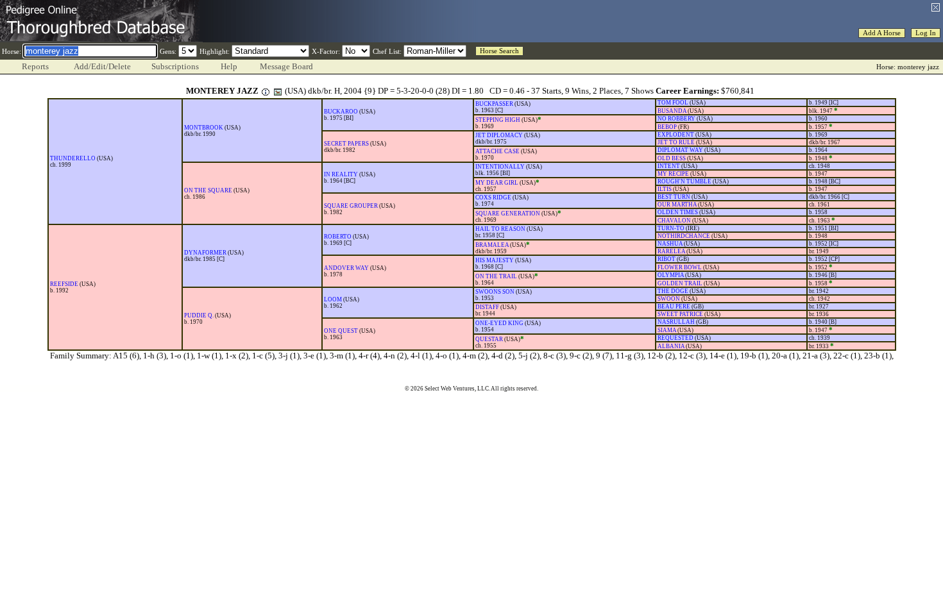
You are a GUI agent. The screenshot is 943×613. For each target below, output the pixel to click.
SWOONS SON (494, 292)
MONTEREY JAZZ (222, 91)
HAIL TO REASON (500, 229)
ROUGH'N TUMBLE (684, 181)
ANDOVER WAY (346, 268)
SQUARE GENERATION (507, 213)
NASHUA (670, 243)
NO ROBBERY (676, 118)
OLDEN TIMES (678, 212)
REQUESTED (675, 338)
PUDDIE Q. (199, 315)
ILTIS (665, 189)
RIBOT (666, 259)
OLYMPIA (671, 275)
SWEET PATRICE (680, 314)
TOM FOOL (673, 102)
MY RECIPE (673, 174)
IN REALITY (341, 174)
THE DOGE (673, 291)
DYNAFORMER (205, 252)
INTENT (669, 166)
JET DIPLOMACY (499, 135)
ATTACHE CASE (497, 151)
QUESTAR (489, 339)
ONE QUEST (341, 331)
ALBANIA (671, 346)
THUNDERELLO (73, 158)
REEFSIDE (64, 284)
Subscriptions (175, 66)
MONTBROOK (203, 127)
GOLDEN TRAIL (680, 283)
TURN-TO (671, 228)
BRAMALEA (492, 245)
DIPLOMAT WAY (680, 150)
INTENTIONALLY (500, 167)
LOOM (333, 299)
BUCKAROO (341, 111)
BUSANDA (672, 111)
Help (229, 66)
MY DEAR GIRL (496, 183)
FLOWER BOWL (680, 267)
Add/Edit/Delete (102, 66)
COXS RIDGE (493, 197)
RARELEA (671, 251)
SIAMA (667, 330)
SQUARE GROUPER (351, 206)
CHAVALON (674, 220)
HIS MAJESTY (494, 260)
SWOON (669, 299)
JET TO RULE (676, 142)
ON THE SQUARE (208, 190)
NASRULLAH (676, 322)
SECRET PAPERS (346, 143)
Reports (35, 66)
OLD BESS (672, 158)
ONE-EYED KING (499, 323)
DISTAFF (487, 307)
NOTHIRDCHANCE (684, 236)
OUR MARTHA (677, 204)
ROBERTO (338, 236)
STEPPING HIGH (497, 120)
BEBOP (667, 127)
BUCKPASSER (494, 104)
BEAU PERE (674, 306)
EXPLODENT (676, 134)
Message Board (286, 66)
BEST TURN (674, 197)
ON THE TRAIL (496, 276)
